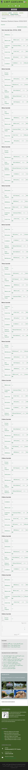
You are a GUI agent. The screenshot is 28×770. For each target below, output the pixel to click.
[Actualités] (9, 6)
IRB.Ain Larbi (7, 40)
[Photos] (16, 6)
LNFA (3, 734)
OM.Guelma (7, 58)
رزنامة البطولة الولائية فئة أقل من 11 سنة (12, 663)
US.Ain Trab (7, 52)
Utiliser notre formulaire (10, 758)
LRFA (3, 737)
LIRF (3, 736)
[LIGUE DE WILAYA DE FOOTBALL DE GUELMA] (14, 1)
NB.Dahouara (8, 85)
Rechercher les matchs (22, 26)
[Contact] (19, 6)
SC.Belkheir (7, 63)
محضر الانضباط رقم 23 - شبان (14, 646)
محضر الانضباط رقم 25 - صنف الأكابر (15, 643)
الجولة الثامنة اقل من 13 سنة (9, 668)
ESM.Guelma (7, 79)
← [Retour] (3, 18)
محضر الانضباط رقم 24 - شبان (14, 645)
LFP (2, 733)
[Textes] (12, 6)
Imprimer (3, 24)
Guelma (13, 677)
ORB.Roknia (7, 34)
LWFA (3, 739)
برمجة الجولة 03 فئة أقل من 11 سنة (10, 662)
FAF (2, 731)
